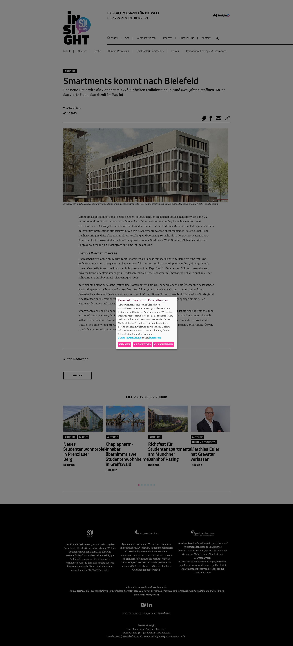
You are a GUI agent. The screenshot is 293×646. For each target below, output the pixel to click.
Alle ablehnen (142, 344)
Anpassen (124, 344)
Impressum (155, 338)
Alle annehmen (163, 344)
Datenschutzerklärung (129, 338)
